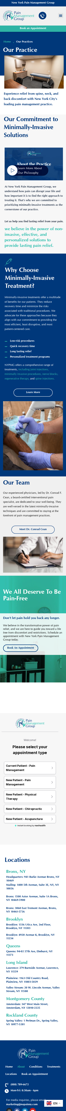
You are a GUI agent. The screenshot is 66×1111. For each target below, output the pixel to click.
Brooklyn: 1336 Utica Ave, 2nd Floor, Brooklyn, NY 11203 (28, 926)
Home (9, 1067)
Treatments (53, 1067)
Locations (11, 1074)
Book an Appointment (33, 28)
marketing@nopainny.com (22, 1104)
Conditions (35, 1067)
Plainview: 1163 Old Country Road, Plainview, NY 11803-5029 (27, 980)
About (21, 1067)
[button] (60, 15)
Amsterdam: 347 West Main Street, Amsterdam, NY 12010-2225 (27, 1006)
